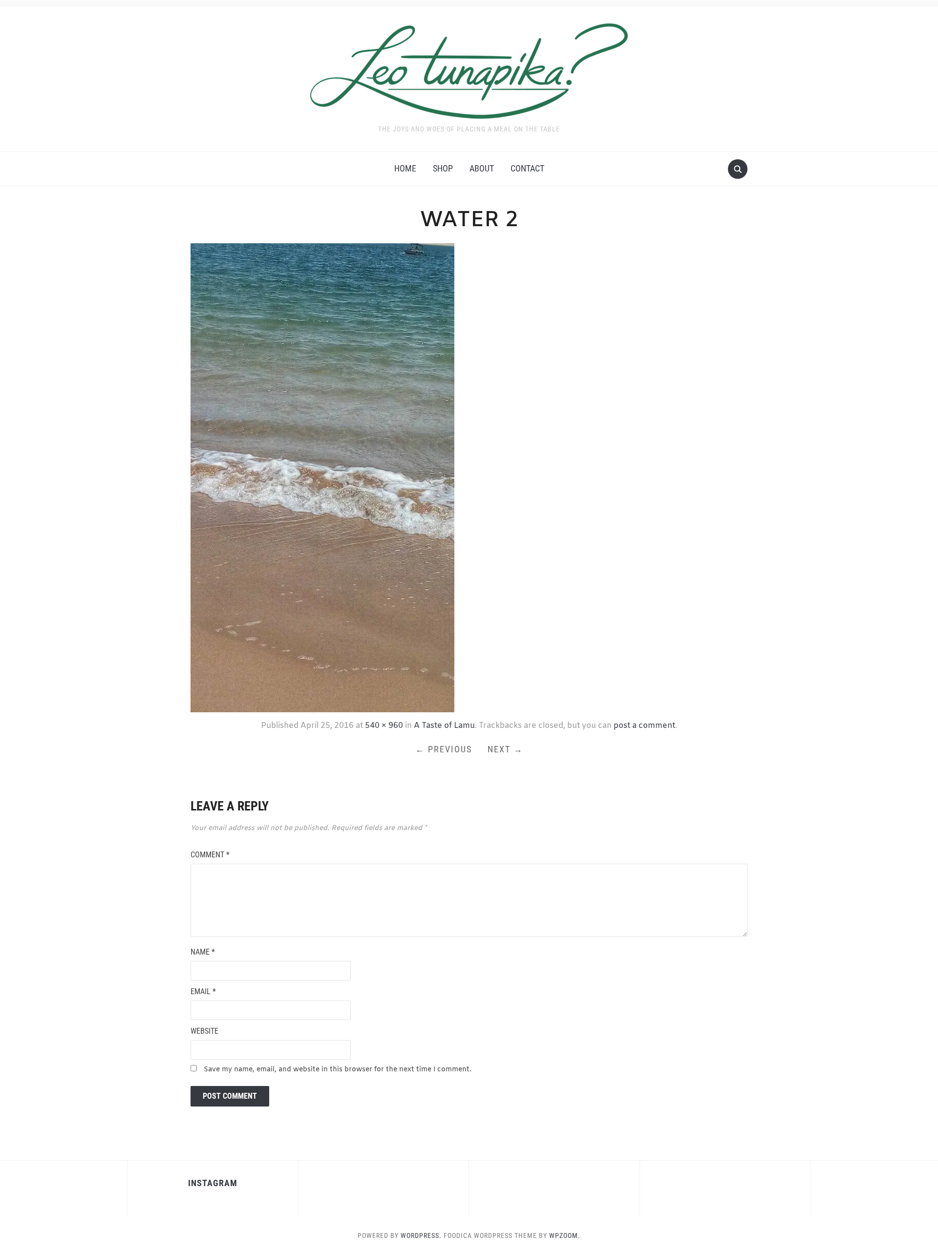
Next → (505, 749)
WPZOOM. (564, 1235)
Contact (527, 168)
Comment (210, 854)
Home (405, 168)
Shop (443, 168)
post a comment (644, 726)
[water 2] (322, 477)
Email (203, 991)
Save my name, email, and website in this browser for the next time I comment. (337, 1069)
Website (204, 1031)
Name (203, 952)
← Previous (443, 749)
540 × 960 (384, 726)
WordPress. (421, 1235)
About (481, 168)
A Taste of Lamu (444, 726)
